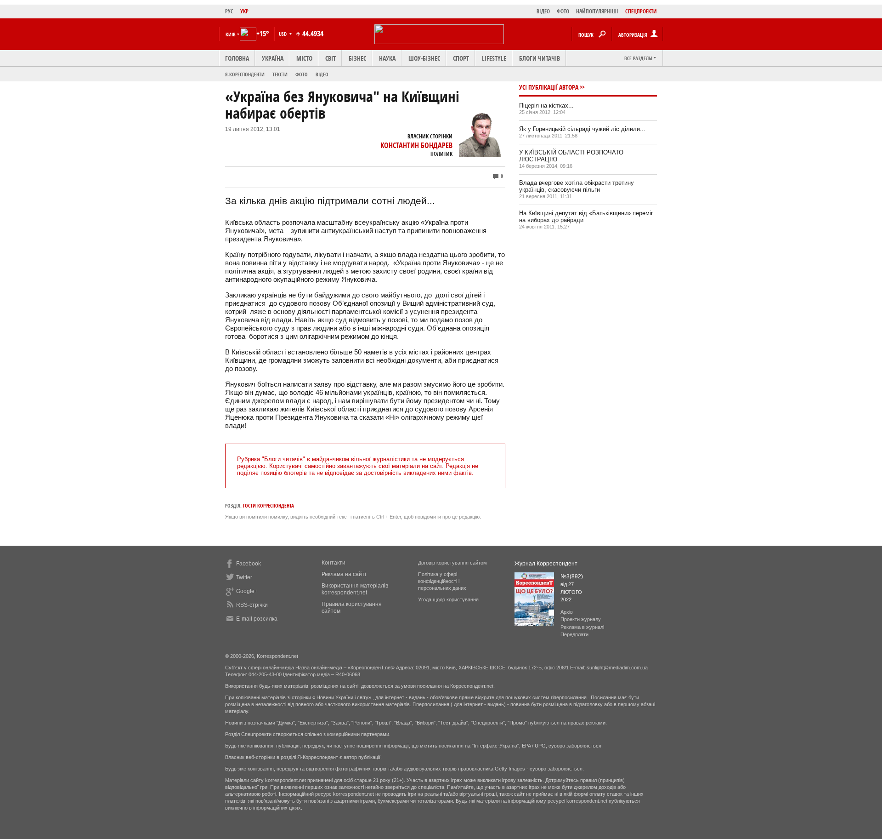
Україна (272, 58)
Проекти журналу (580, 619)
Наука (387, 58)
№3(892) (571, 576)
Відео (322, 74)
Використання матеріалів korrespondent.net (355, 589)
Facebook (248, 563)
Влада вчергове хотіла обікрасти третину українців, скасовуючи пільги (576, 186)
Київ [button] (231, 34)
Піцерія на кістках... (546, 105)
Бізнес (357, 58)
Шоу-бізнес (424, 58)
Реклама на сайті (344, 574)
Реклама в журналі (582, 627)
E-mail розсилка (256, 619)
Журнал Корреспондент (545, 563)
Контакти (333, 562)
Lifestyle (494, 58)
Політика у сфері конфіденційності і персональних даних (442, 581)
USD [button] (283, 33)
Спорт (461, 58)
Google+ (247, 591)
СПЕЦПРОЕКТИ (641, 11)
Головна (237, 58)
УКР (244, 11)
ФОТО (563, 11)
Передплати (574, 634)
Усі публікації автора (548, 87)
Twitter (244, 577)
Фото (301, 74)
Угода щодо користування (448, 599)
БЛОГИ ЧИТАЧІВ (539, 58)
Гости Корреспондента (268, 505)
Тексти (280, 74)
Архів (566, 612)
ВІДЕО (543, 11)
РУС (229, 11)
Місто (304, 58)
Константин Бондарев (416, 145)
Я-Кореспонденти (245, 74)
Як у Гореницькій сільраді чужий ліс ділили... (582, 129)
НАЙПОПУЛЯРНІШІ (597, 11)
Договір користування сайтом (452, 562)
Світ (330, 58)
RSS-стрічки (252, 605)
